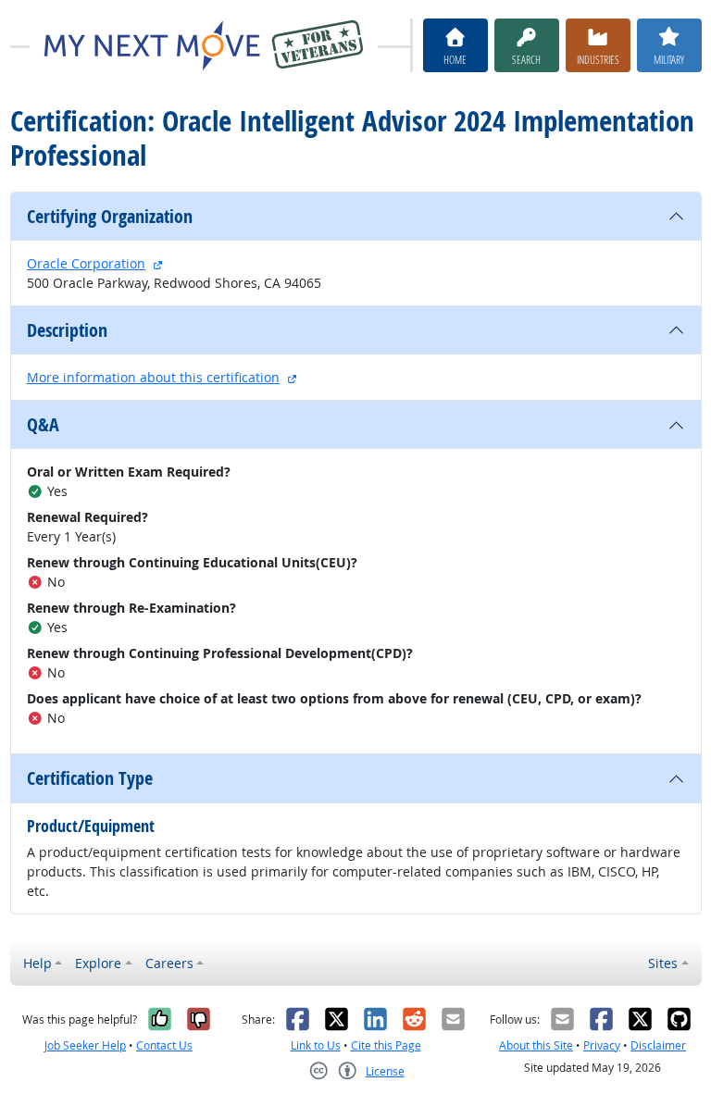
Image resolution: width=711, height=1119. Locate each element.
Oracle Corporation (86, 263)
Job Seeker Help (85, 1045)
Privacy (601, 1045)
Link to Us (316, 1045)
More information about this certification (153, 377)
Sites (663, 963)
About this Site (536, 1045)
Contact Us (164, 1045)
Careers (169, 963)
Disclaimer (658, 1045)
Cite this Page (386, 1045)
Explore (98, 963)
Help (37, 963)
